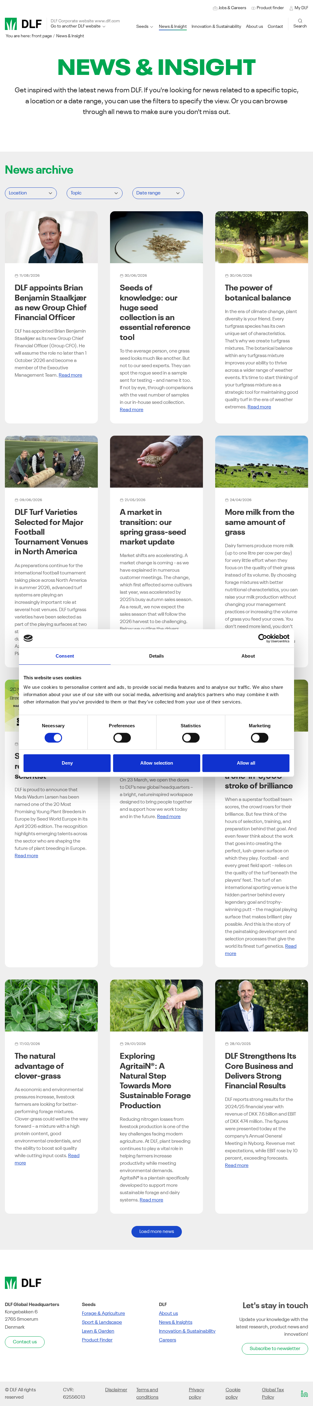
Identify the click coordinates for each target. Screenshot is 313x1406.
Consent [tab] (65, 656)
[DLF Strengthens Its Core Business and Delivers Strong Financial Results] (261, 1005)
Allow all (246, 763)
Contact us (25, 1342)
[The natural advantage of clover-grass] (51, 1005)
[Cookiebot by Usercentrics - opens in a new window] (262, 638)
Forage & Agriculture (103, 1313)
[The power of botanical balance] (261, 237)
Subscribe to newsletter (275, 1348)
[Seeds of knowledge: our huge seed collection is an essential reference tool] (156, 237)
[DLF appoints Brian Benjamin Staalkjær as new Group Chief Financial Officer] (51, 237)
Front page (42, 36)
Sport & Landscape (102, 1322)
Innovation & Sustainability (187, 1331)
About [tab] (248, 656)
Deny (67, 763)
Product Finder (97, 1340)
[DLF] (23, 24)
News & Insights (175, 1322)
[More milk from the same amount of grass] (261, 462)
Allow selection (156, 763)
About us (168, 1313)
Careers (167, 1340)
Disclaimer (116, 1390)
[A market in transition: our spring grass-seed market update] (156, 462)
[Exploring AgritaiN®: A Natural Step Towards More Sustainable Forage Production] (156, 1005)
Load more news (156, 1231)
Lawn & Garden (98, 1331)
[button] (216, 27)
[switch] (122, 738)
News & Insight (70, 36)
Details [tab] (156, 656)
